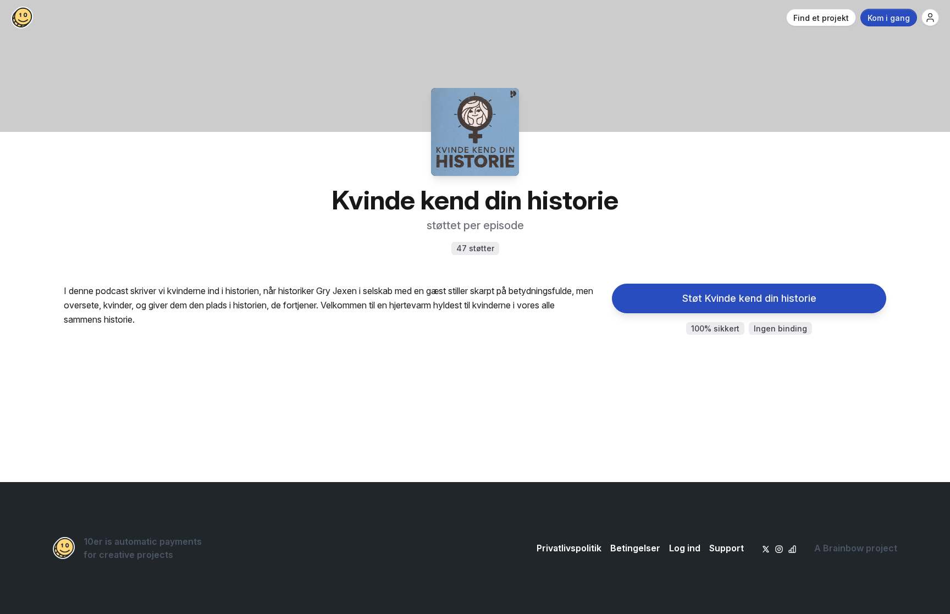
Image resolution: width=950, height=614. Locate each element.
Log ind (684, 548)
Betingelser (635, 548)
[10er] (22, 18)
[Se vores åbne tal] (792, 548)
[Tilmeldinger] (930, 17)
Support (726, 548)
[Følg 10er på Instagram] (779, 548)
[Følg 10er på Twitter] (765, 548)
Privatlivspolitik (569, 548)
